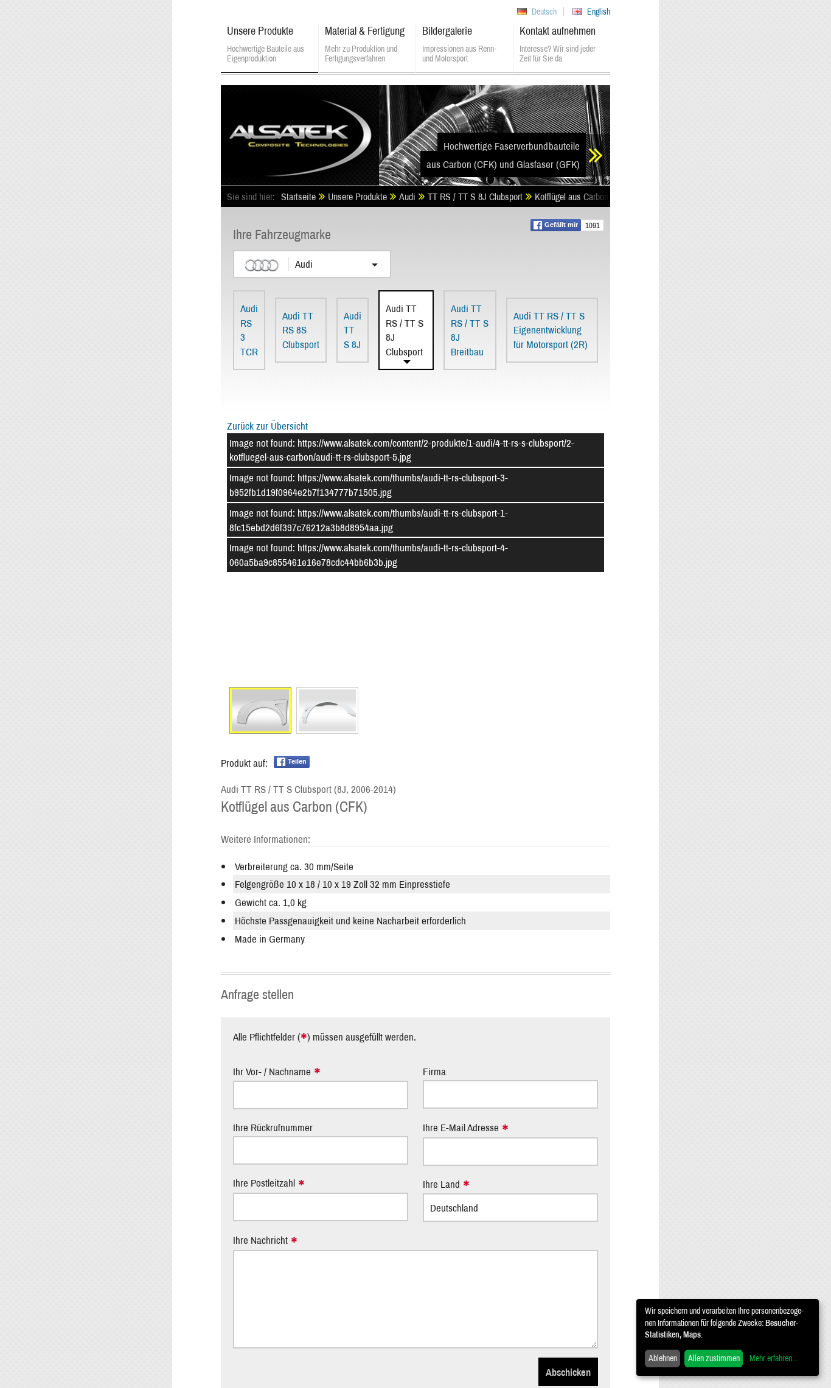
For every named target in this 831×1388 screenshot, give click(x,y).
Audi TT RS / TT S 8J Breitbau (470, 329)
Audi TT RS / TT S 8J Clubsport (404, 329)
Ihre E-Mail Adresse (461, 1127)
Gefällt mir (561, 224)
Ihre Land (441, 1184)
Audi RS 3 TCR (249, 329)
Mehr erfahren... (773, 1358)
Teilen (297, 761)
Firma (434, 1071)
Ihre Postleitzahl (264, 1183)
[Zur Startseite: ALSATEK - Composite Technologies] (300, 130)
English (598, 11)
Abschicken (568, 1372)
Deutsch (544, 11)
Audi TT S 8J (352, 330)
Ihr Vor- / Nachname (272, 1071)
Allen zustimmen (714, 1358)
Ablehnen (662, 1358)
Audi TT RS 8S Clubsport (300, 330)
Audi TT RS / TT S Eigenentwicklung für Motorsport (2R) (550, 330)
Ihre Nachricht (260, 1240)
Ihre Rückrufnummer (273, 1127)
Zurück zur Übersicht (267, 426)
